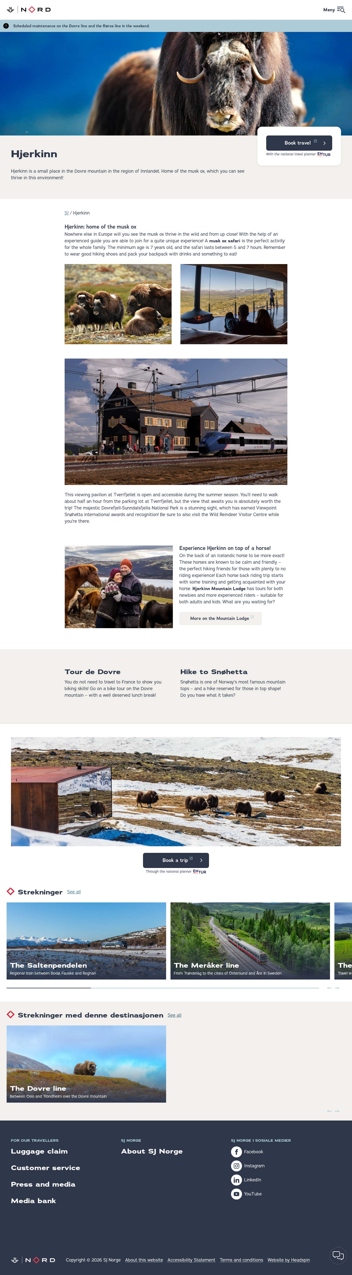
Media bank (33, 1201)
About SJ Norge (152, 1151)
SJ (66, 213)
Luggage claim (39, 1151)
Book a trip (175, 860)
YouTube (253, 1194)
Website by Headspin (289, 1260)
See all (74, 892)
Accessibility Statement (191, 1260)
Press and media (43, 1184)
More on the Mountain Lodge (219, 618)
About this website (144, 1260)
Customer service (45, 1167)
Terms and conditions (241, 1260)
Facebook (253, 1152)
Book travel (298, 143)
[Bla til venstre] (329, 988)
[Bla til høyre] (337, 988)
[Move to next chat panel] (338, 1255)
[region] (176, 941)
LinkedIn (252, 1180)
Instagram (254, 1166)
